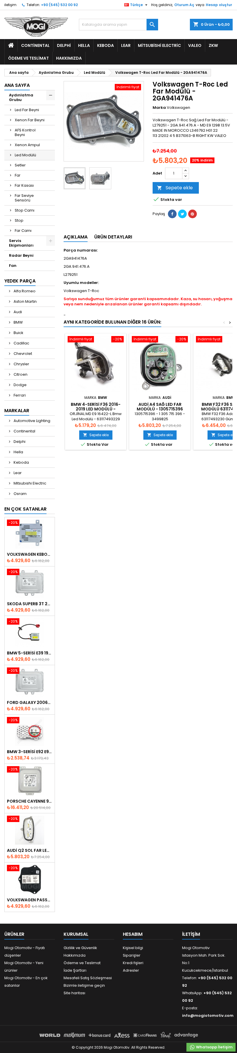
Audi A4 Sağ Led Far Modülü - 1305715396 (160, 406)
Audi (17, 312)
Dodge (20, 385)
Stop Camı (24, 210)
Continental (35, 45)
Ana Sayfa (17, 85)
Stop (19, 220)
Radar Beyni (21, 255)
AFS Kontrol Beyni (25, 132)
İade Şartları (75, 970)
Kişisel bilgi (133, 948)
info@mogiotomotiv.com (208, 1015)
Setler (20, 165)
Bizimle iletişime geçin (84, 985)
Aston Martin (25, 301)
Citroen (20, 374)
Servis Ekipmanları (21, 243)
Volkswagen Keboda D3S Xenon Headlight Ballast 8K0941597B (29, 554)
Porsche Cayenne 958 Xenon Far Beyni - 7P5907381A (29, 801)
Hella (84, 45)
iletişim (10, 4)
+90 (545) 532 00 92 (59, 4)
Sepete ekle (175, 187)
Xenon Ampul (27, 145)
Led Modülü (25, 155)
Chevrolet (22, 353)
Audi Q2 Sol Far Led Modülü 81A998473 (29, 850)
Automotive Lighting (31, 420)
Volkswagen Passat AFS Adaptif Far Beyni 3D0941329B (29, 900)
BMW (18, 322)
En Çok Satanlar (25, 509)
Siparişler (131, 955)
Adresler (131, 970)
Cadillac (21, 343)
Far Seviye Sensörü (24, 198)
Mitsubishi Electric (159, 45)
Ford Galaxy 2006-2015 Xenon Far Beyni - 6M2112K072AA (29, 702)
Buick (18, 332)
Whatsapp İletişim (214, 1047)
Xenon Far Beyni (30, 120)
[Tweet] (182, 214)
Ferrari (19, 395)
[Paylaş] (172, 214)
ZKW (213, 45)
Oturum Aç (184, 4)
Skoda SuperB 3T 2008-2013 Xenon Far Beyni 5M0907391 (29, 603)
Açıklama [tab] (76, 237)
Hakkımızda (69, 58)
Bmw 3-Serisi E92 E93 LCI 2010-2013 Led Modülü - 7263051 (29, 751)
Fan (12, 265)
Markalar (16, 410)
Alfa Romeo (24, 291)
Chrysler (21, 364)
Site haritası (74, 993)
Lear (126, 45)
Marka (159, 107)
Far (18, 175)
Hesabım (132, 934)
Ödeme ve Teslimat (28, 58)
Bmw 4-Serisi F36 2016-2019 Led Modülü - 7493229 (96, 409)
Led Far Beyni (27, 110)
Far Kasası (24, 185)
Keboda (105, 45)
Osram (20, 493)
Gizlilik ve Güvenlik (80, 948)
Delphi (64, 45)
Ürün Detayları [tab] (113, 237)
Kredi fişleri (133, 963)
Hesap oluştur (219, 4)
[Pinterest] (192, 214)
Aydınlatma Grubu (21, 97)
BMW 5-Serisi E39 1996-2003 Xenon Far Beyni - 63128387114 (29, 653)
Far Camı (23, 230)
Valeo (194, 45)
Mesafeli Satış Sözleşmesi (88, 978)
